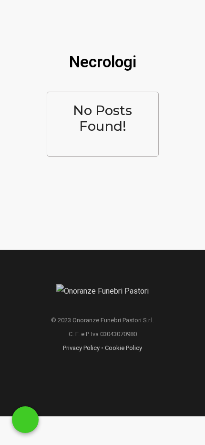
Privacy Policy (81, 347)
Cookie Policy (123, 347)
